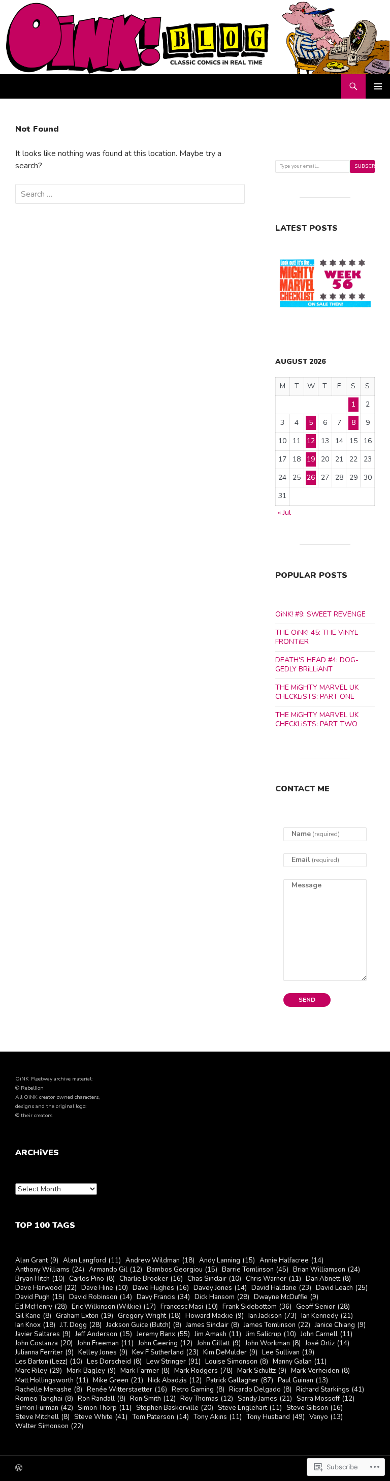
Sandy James (265, 1399)
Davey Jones (220, 1288)
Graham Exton (84, 1316)
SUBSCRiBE (364, 166)
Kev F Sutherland (165, 1352)
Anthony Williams (49, 1270)
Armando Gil (115, 1270)
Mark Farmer (145, 1371)
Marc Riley (38, 1371)
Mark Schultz (261, 1371)
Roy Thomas (206, 1399)
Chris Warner (273, 1279)
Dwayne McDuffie (286, 1297)
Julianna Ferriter (44, 1352)
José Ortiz (327, 1343)
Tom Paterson (160, 1417)
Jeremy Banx (163, 1334)
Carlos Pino (92, 1279)
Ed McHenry (41, 1307)
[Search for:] (130, 194)
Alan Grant (36, 1260)
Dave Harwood (46, 1288)
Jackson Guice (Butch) (143, 1325)
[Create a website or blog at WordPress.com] (18, 1469)
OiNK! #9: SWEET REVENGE (320, 614)
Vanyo (326, 1417)
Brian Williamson (326, 1270)
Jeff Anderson (103, 1334)
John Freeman (105, 1343)
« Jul (284, 512)
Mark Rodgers (203, 1371)
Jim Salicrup (271, 1334)
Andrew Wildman (159, 1260)
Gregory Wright (149, 1316)
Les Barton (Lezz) (48, 1361)
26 (311, 477)
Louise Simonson (236, 1361)
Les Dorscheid (114, 1361)
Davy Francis (163, 1297)
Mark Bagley (91, 1371)
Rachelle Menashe (48, 1389)
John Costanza (44, 1343)
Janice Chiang (340, 1325)
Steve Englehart (250, 1408)
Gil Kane (33, 1316)
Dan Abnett (328, 1279)
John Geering (165, 1343)
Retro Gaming (198, 1389)
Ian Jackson (272, 1316)
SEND (307, 1000)
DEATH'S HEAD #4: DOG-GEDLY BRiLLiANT (317, 664)
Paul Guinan (303, 1380)
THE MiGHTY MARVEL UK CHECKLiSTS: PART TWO (317, 719)
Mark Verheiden (320, 1371)
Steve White (100, 1417)
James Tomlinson (277, 1325)
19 (311, 459)
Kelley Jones (102, 1352)
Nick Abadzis (175, 1380)
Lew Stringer (173, 1361)
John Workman (273, 1343)
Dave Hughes (161, 1288)
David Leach (342, 1288)
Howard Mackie (214, 1316)
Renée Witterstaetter (127, 1389)
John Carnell (326, 1334)
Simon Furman (44, 1408)
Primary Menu (378, 86)
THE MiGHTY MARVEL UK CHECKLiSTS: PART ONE (317, 692)
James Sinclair (212, 1325)
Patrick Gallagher (239, 1380)
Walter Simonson (49, 1426)
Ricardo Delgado (260, 1389)
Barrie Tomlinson (255, 1270)
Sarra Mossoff (325, 1399)
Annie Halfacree (291, 1260)
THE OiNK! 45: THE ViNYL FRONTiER (316, 637)
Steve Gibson (314, 1408)
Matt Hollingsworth (51, 1380)
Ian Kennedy (327, 1316)
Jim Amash (217, 1334)
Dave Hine (104, 1288)
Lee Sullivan (288, 1352)
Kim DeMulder (230, 1352)
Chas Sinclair (214, 1279)
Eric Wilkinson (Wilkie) (114, 1307)
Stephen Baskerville (174, 1408)
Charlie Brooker (151, 1279)
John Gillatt (219, 1343)
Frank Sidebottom (256, 1307)
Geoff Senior (323, 1307)
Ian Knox (35, 1325)
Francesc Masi (189, 1307)
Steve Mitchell (42, 1417)
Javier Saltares (43, 1334)
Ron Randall (101, 1399)
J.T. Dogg (81, 1325)
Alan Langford (92, 1260)
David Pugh (39, 1297)
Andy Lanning (227, 1260)
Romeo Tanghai (44, 1399)
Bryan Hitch (39, 1279)
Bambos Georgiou (182, 1270)
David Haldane (281, 1288)
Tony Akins (217, 1417)
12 (311, 441)
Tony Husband (275, 1417)
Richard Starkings (330, 1389)
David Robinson (100, 1297)
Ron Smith (153, 1399)
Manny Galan (300, 1361)
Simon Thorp (105, 1408)
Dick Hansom (221, 1297)
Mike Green (118, 1380)
